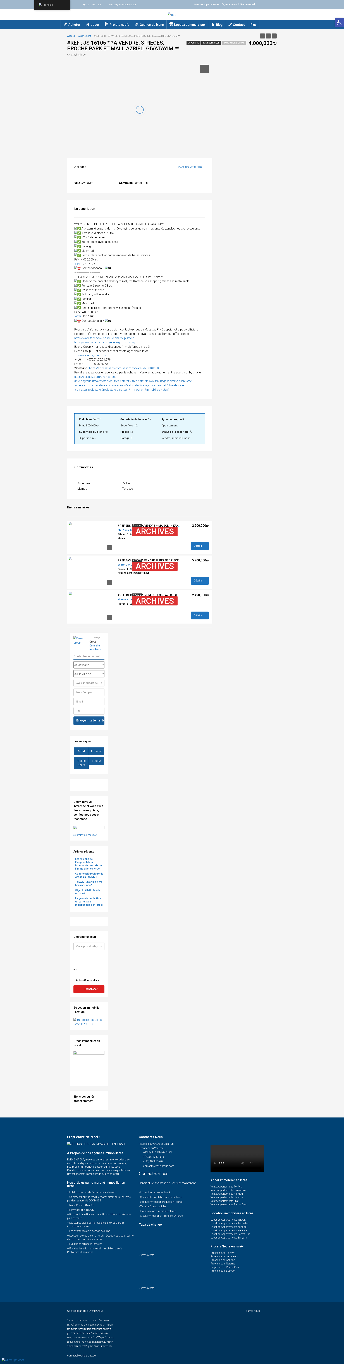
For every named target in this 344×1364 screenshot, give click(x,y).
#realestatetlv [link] (122, 381)
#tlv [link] (157, 381)
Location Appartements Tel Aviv (228, 1219)
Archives (155, 531)
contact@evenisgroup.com (158, 1166)
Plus (253, 24)
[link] (104, 338)
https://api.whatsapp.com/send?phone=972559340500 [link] (124, 368)
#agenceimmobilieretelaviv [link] (91, 385)
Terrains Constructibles (153, 1206)
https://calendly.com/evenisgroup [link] (95, 376)
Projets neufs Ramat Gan (225, 1267)
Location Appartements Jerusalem (230, 1223)
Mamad (82, 488)
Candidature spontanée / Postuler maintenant (167, 1183)
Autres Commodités (87, 980)
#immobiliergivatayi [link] (156, 389)
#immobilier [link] (136, 389)
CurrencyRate (146, 1255)
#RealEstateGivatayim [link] (137, 385)
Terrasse (127, 488)
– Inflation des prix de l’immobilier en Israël (90, 1192)
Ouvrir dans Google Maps (190, 167)
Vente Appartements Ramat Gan (229, 1204)
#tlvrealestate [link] (175, 385)
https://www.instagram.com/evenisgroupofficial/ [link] (104, 342)
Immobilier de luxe (234, 43)
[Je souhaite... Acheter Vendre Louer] (88, 664)
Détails (198, 545)
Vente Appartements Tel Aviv (226, 1186)
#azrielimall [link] (159, 385)
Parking (126, 483)
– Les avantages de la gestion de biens (88, 1231)
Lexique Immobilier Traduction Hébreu (161, 1201)
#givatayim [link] (116, 385)
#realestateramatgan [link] (115, 389)
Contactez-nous (154, 1173)
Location (96, 751)
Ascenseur (84, 483)
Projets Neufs (81, 763)
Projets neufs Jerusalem (224, 1256)
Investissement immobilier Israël (158, 1211)
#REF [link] (77, 263)
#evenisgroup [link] (82, 381)
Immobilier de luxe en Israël (155, 1192)
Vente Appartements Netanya (227, 1197)
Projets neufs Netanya (223, 1263)
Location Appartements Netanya (229, 1230)
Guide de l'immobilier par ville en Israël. (161, 1197)
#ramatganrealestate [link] (87, 389)
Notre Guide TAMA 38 (81, 1205)
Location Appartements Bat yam (229, 1237)
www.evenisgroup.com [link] (92, 355)
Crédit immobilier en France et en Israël (161, 1215)
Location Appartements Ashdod (229, 1226)
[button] (339, 22)
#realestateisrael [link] (102, 381)
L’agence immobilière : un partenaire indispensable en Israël (89, 901)
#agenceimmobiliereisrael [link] (176, 381)
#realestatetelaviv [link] (143, 381)
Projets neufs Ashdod (223, 1260)
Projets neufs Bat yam (223, 1270)
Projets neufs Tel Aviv (223, 1252)
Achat (81, 751)
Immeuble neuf (211, 43)
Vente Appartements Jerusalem (228, 1190)
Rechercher (91, 989)
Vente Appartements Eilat (224, 1200)
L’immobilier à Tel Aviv (81, 1209)
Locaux (96, 760)
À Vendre (193, 43)
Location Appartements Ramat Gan (230, 1234)
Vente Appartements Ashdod (227, 1193)
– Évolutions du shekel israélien (84, 1243)
